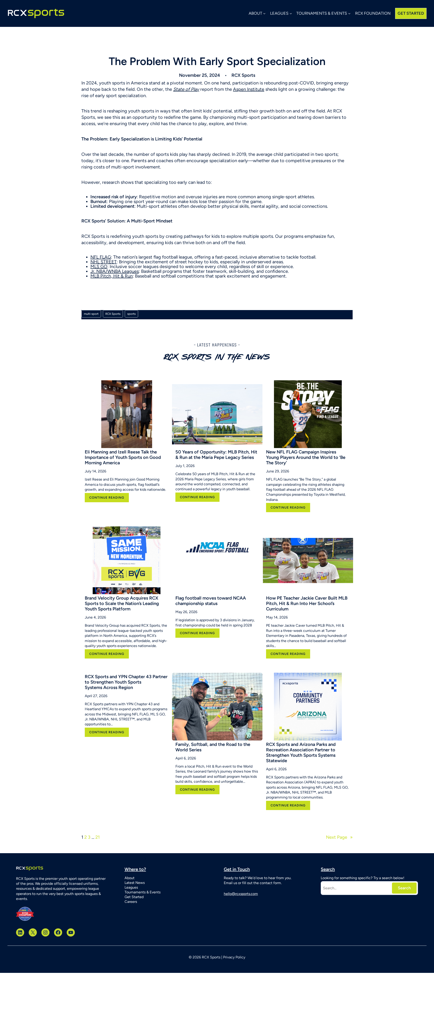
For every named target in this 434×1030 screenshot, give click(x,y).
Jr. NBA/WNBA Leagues (114, 271)
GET (411, 13)
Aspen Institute (248, 89)
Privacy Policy (234, 957)
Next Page (339, 837)
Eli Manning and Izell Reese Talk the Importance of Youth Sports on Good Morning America (123, 457)
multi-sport (91, 313)
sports (131, 313)
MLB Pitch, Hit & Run (111, 276)
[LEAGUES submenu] (291, 13)
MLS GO (98, 266)
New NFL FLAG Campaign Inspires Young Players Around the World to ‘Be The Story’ (305, 457)
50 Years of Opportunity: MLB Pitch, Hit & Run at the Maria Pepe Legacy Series (216, 454)
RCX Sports (112, 313)
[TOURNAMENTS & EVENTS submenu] (349, 13)
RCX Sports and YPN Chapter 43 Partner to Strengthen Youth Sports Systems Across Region (126, 682)
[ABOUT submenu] (264, 13)
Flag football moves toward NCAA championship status (210, 600)
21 (97, 837)
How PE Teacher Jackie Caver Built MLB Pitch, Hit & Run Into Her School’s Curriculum (306, 603)
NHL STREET (103, 261)
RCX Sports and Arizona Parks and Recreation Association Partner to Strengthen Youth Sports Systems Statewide (301, 752)
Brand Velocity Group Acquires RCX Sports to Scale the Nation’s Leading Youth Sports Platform (122, 603)
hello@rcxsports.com (241, 894)
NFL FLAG (100, 257)
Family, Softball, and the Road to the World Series (212, 747)
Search (404, 887)
